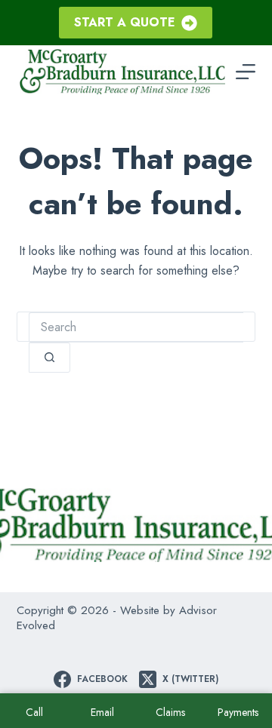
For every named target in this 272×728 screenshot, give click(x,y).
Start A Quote (124, 22)
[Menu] (245, 71)
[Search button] (49, 357)
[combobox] (136, 327)
